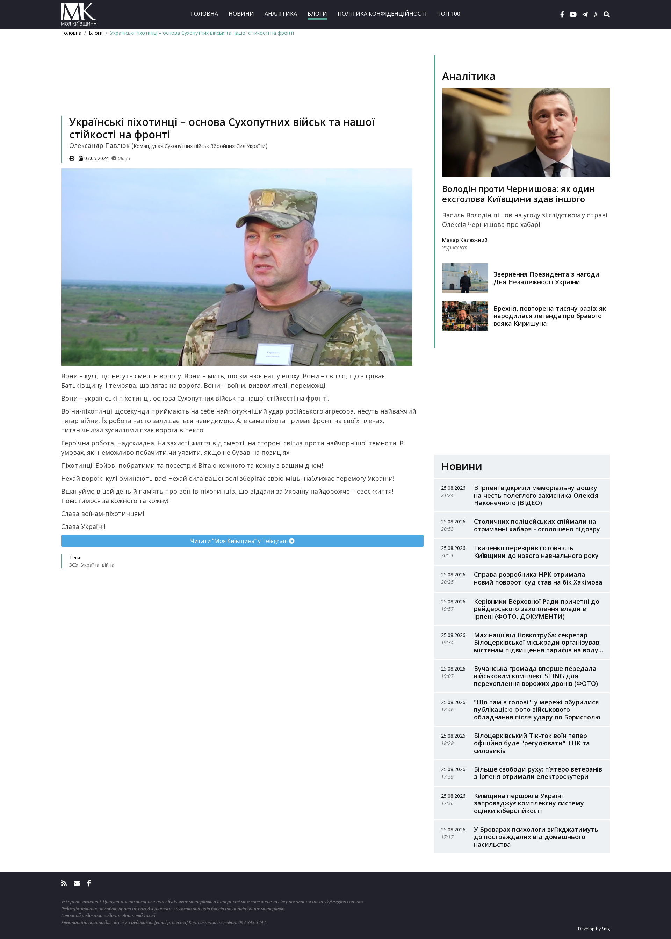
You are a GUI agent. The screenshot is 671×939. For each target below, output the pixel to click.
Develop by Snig (594, 929)
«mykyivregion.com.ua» (340, 901)
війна (108, 564)
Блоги (317, 13)
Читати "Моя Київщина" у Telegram (239, 541)
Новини (241, 13)
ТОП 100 (448, 13)
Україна (90, 564)
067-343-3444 (252, 922)
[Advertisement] (242, 86)
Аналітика (281, 13)
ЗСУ (73, 564)
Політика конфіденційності (382, 13)
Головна (204, 13)
